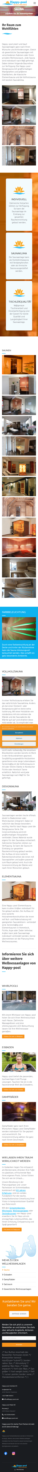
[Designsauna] (19, 385)
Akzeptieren (19, 732)
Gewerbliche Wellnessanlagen (17, 1289)
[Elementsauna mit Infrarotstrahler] (19, 527)
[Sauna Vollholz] (19, 155)
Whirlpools (7, 1211)
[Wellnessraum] (19, 466)
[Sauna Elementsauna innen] (19, 547)
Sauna (6, 1270)
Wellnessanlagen (20, 1211)
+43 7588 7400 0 (7, 1396)
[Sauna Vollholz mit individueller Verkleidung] (19, 115)
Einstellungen (19, 744)
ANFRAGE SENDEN (19, 1314)
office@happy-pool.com (11, 1399)
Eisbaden (7, 1275)
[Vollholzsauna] (19, 364)
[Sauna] (19, 94)
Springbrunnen (9, 1213)
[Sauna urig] (19, 135)
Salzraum (7, 1284)
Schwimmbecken (17, 1208)
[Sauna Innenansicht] (19, 567)
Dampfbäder (9, 1279)
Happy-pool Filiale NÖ (9, 1405)
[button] (15, 693)
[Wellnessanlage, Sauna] (19, 486)
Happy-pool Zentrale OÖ (9, 1386)
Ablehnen (19, 738)
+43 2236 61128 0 (9, 1415)
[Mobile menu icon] (34, 3)
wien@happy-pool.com (10, 1418)
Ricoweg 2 (5, 1408)
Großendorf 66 (6, 1390)
